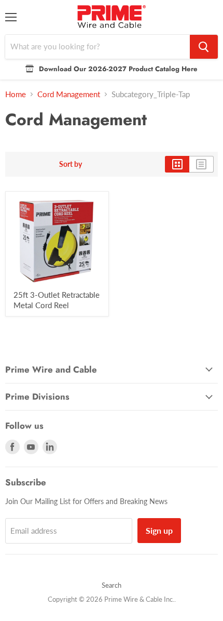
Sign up (159, 530)
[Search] (204, 47)
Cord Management (68, 94)
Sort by (70, 164)
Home (15, 94)
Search (111, 585)
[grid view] (177, 164)
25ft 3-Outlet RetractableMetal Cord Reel (56, 300)
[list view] (201, 164)
